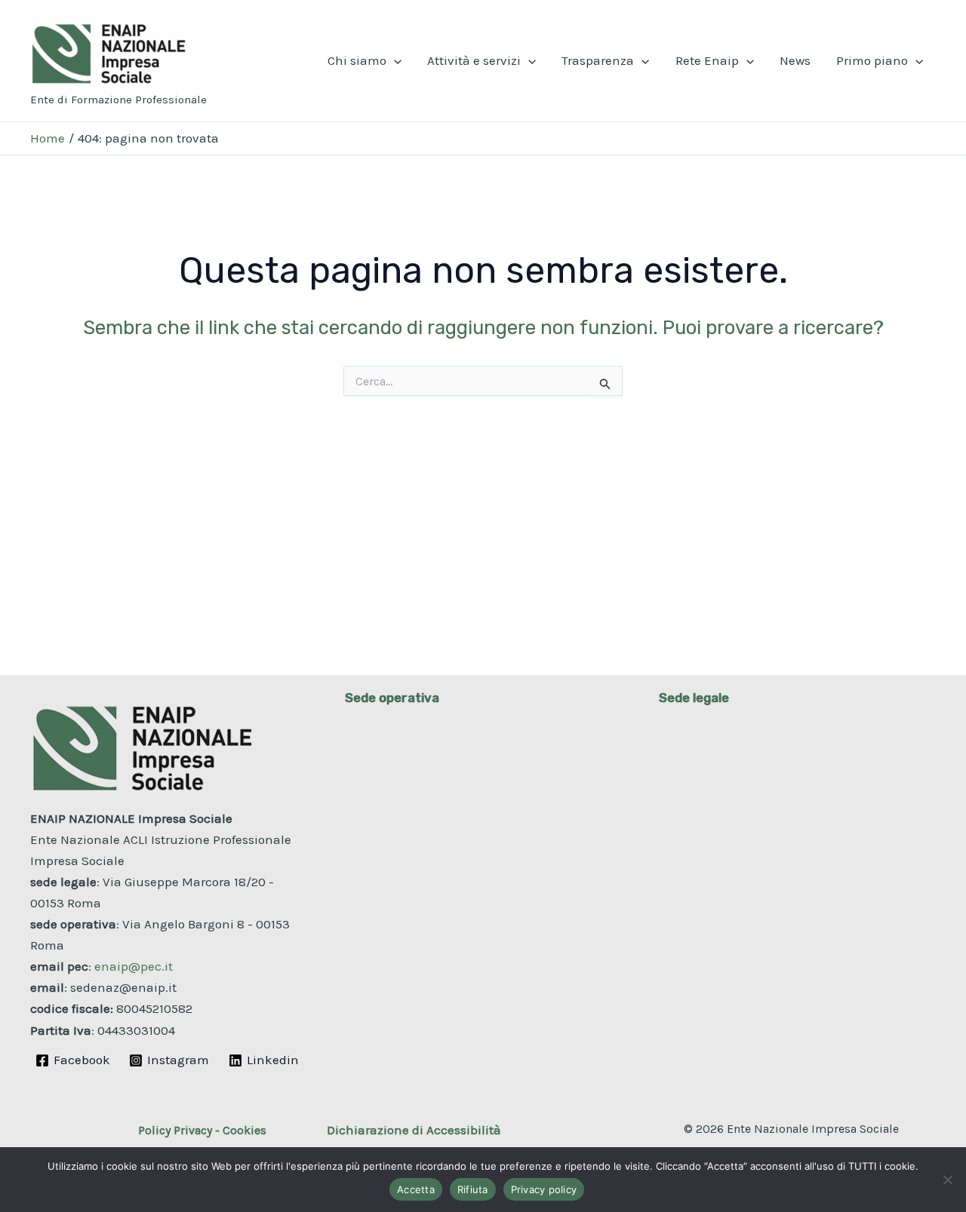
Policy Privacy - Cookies (202, 1130)
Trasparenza (597, 60)
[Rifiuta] (947, 1179)
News (795, 60)
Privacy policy (544, 1189)
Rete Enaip (707, 60)
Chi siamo (357, 60)
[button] (393, 60)
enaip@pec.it (133, 966)
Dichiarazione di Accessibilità (414, 1129)
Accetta (416, 1189)
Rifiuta (472, 1189)
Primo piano (872, 60)
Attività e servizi (474, 60)
